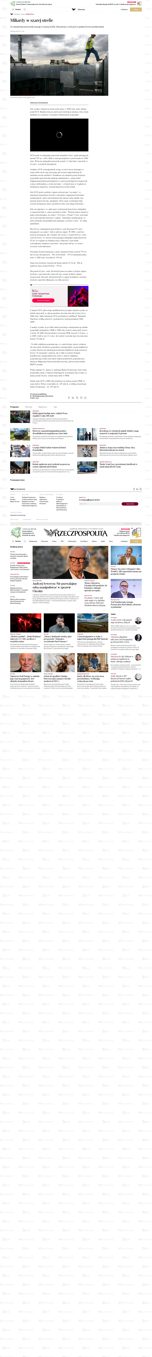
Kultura (94, 541)
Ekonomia (81, 9)
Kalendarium (27, 519)
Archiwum (42, 503)
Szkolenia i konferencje (17, 515)
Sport (111, 541)
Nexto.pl (59, 501)
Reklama (42, 497)
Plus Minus (84, 541)
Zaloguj (135, 9)
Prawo (54, 541)
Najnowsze (43, 407)
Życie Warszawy (61, 510)
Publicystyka (72, 541)
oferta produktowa (42, 519)
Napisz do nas (14, 501)
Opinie (113, 614)
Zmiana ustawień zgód (29, 499)
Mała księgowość (62, 503)
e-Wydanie (124, 9)
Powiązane (14, 407)
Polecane (28, 407)
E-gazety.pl (60, 499)
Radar (103, 541)
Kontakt (12, 499)
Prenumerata (43, 501)
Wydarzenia (33, 541)
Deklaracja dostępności (29, 505)
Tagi (55, 407)
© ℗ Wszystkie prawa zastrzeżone (41, 396)
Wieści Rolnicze (61, 508)
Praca (23, 14)
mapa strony (14, 519)
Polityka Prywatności (28, 497)
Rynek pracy (30, 14)
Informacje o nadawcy (29, 503)
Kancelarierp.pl (61, 505)
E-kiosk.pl (59, 497)
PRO (62, 541)
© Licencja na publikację (38, 394)
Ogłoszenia (43, 499)
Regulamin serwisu (28, 501)
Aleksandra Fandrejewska (39, 103)
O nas (12, 497)
